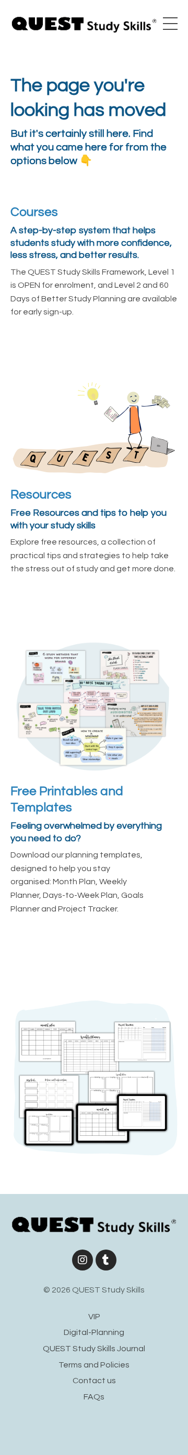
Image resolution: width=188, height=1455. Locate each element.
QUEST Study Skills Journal (94, 1348)
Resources (41, 494)
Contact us (94, 1380)
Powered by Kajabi (94, 1427)
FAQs (94, 1397)
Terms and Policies (94, 1365)
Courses (34, 212)
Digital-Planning (94, 1332)
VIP (94, 1316)
